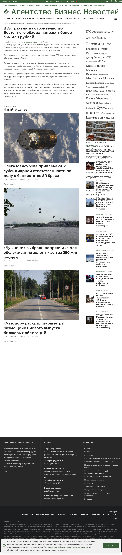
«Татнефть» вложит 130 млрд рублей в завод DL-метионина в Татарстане (105, 204)
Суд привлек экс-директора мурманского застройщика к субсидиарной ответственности (104, 167)
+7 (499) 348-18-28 (52, 483)
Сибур (105, 98)
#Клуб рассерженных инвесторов (19, 5)
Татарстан (108, 108)
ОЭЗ (107, 82)
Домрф (89, 57)
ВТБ (103, 44)
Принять (111, 546)
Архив (114, 518)
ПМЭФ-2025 (92, 90)
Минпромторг (96, 66)
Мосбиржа (94, 78)
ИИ (109, 57)
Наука (106, 514)
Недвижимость (92, 145)
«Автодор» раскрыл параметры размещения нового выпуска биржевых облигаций (34, 328)
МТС (106, 61)
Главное (22, 179)
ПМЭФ (105, 86)
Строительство (73, 19)
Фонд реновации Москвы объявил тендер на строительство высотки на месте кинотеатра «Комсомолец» (105, 321)
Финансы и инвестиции (27, 42)
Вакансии (88, 455)
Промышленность (45, 19)
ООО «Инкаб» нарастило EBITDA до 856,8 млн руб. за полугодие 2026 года (105, 187)
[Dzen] (116, 1)
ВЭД (109, 44)
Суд (100, 107)
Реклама (88, 499)
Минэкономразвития (97, 74)
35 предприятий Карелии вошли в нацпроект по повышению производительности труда (106, 239)
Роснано (90, 94)
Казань (98, 197)
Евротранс (100, 57)
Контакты (88, 483)
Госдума (102, 53)
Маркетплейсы (100, 271)
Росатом (110, 90)
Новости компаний (25, 19)
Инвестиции (88, 19)
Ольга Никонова (10, 42)
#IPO (38, 5)
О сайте (87, 448)
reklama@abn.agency (54, 498)
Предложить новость (94, 480)
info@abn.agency (52, 491)
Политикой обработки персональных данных (66, 547)
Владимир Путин (97, 48)
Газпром (92, 53)
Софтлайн (91, 108)
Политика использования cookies (99, 462)
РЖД (101, 90)
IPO (88, 31)
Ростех (90, 98)
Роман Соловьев (10, 179)
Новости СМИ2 (11, 106)
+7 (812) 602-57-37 (52, 463)
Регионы (61, 514)
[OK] (111, 1)
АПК (88, 37)
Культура (96, 514)
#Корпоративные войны (94, 5)
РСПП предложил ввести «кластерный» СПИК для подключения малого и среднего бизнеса (105, 300)
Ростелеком (102, 94)
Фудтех (100, 19)
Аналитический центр (94, 486)
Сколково (92, 102)
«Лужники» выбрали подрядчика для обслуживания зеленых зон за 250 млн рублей (41, 253)
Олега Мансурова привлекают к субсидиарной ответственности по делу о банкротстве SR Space (37, 171)
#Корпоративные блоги (52, 5)
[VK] (107, 1)
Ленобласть (91, 61)
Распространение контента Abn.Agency (102, 458)
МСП (100, 61)
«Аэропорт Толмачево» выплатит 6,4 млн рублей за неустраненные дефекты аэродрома (104, 259)
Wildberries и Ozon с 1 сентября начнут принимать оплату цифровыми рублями (105, 279)
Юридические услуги (94, 490)
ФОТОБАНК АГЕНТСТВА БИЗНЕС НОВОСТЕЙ (36, 514)
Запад (97, 159)
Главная (9, 19)
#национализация (73, 5)
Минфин (92, 70)
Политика (72, 514)
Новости (22, 336)
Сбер (99, 98)
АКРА (111, 32)
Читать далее (10, 184)
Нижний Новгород (95, 83)
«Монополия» (100, 31)
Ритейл (60, 19)
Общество (84, 514)
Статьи (87, 452)
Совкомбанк (105, 103)
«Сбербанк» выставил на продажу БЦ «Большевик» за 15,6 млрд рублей (100, 151)
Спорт (114, 514)
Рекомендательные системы (97, 477)
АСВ (94, 38)
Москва (22, 261)
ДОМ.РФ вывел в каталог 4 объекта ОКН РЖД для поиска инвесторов (105, 221)
